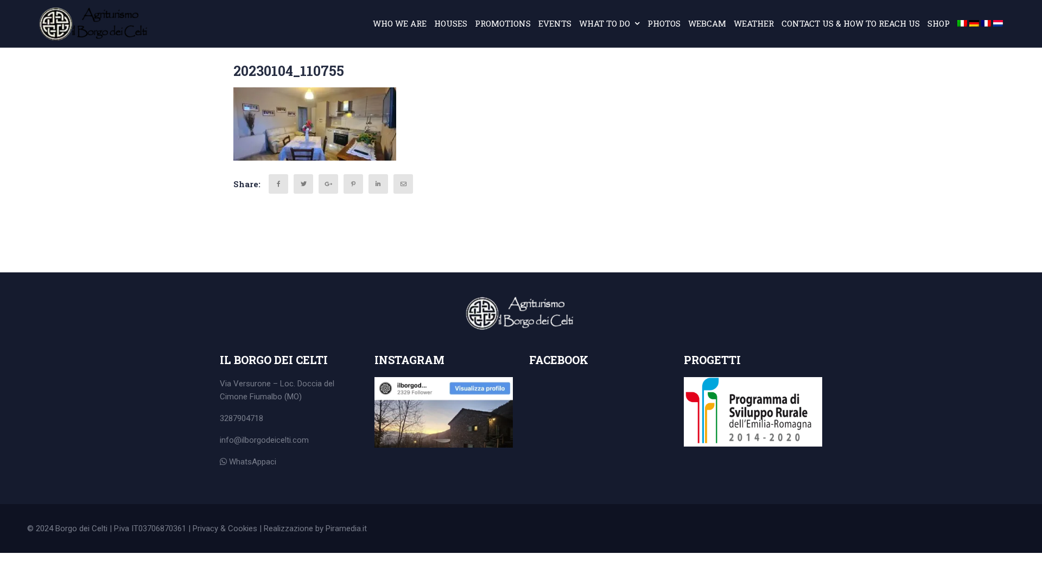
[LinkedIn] (378, 184)
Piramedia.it (346, 528)
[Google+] (328, 184)
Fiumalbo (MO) (276, 397)
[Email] (403, 184)
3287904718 (241, 418)
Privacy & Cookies (225, 528)
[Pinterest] (353, 184)
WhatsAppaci (251, 462)
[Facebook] (278, 184)
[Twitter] (303, 184)
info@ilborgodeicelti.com (264, 440)
